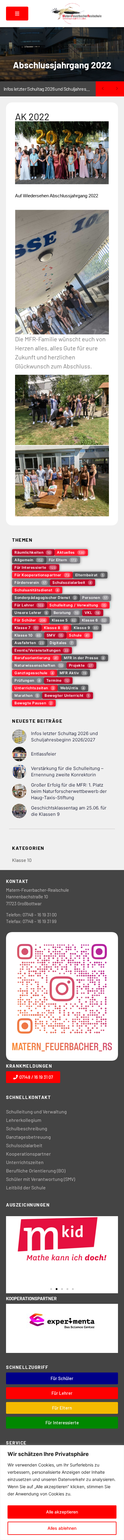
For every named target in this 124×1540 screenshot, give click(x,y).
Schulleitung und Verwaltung (36, 1111)
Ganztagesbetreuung (28, 1137)
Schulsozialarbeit (24, 1145)
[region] (62, 1492)
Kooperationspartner (28, 1154)
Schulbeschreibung (26, 1128)
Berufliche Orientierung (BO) (35, 1170)
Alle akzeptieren (62, 1511)
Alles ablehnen (62, 1528)
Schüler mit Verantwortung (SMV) (40, 1179)
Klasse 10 (22, 860)
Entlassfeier (15, 89)
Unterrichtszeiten (25, 1162)
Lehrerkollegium (23, 1120)
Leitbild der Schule (26, 1187)
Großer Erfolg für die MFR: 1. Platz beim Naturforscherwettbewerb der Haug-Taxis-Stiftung (69, 791)
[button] (51, 1289)
